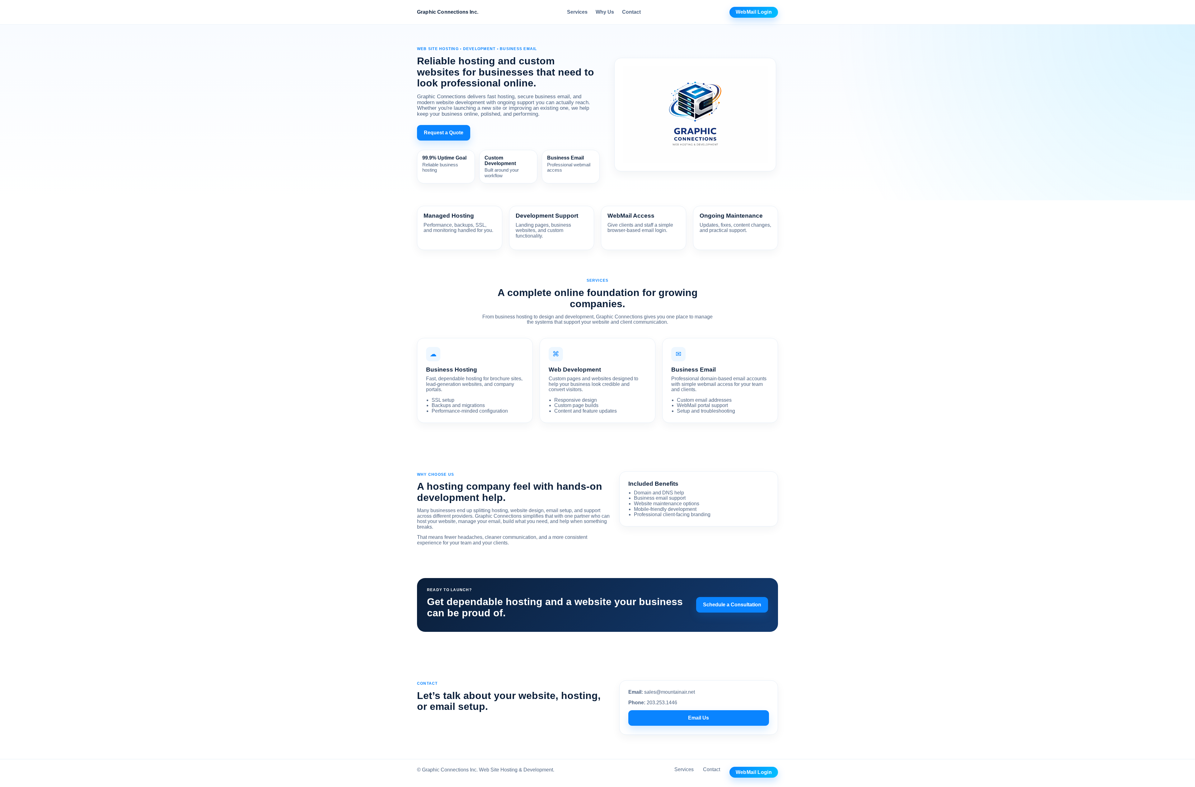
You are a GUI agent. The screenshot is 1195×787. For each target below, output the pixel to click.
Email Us (698, 717)
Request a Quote (443, 132)
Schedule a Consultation (732, 604)
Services (577, 12)
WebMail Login (754, 12)
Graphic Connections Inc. (447, 12)
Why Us (605, 12)
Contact (631, 12)
